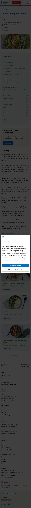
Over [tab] (25, 241)
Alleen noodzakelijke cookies (15, 269)
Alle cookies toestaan (15, 265)
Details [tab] (15, 241)
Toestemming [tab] (5, 241)
